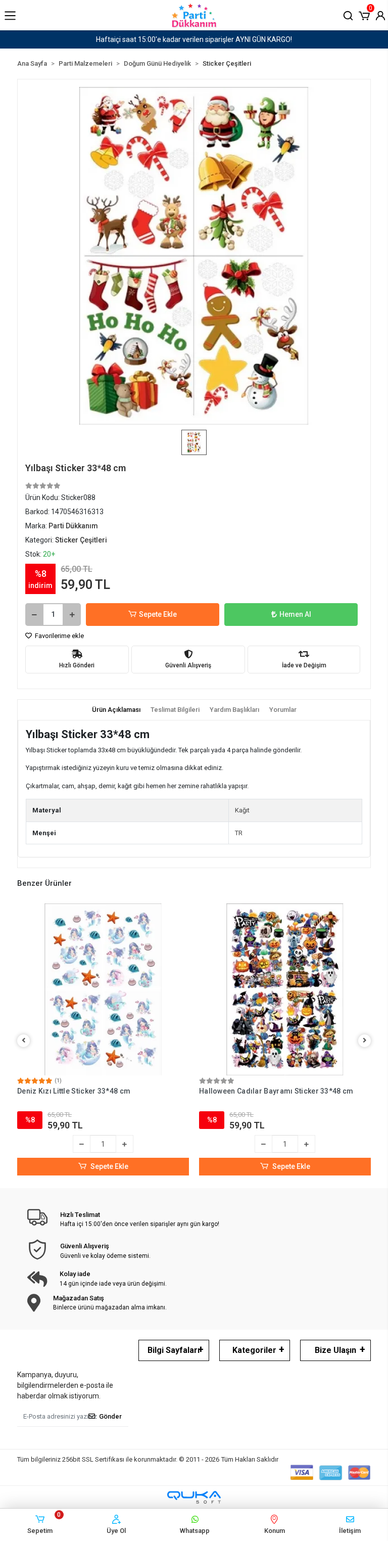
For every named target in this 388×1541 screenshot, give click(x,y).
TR (239, 833)
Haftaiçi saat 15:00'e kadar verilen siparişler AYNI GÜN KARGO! (194, 39)
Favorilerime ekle (58, 636)
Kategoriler (254, 1350)
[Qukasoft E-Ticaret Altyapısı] (194, 1497)
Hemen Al (295, 614)
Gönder (110, 1416)
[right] (364, 1040)
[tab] (116, 710)
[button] (364, 15)
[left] (23, 1040)
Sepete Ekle (158, 614)
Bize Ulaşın (335, 1350)
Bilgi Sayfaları (174, 1350)
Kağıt (242, 810)
